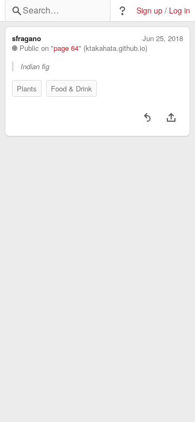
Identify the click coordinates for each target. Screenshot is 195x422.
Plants (27, 88)
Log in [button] (179, 10)
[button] (122, 11)
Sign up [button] (149, 10)
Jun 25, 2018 (162, 38)
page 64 (66, 48)
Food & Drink (71, 88)
